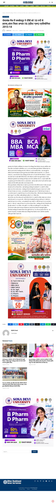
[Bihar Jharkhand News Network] (28, 2)
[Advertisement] (28, 466)
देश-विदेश (12, 6)
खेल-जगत (43, 6)
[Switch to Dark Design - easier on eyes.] (50, 2)
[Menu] (4, 2)
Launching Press (33, 487)
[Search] (52, 2)
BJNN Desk (9, 30)
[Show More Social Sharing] (46, 34)
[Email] (3, 58)
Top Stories (5, 16)
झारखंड (22, 6)
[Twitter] (3, 46)
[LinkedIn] (3, 50)
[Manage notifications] (53, 501)
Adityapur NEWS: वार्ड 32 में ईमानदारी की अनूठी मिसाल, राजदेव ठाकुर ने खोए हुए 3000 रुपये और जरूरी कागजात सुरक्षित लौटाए (13, 361)
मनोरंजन (48, 6)
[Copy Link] (3, 69)
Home (3, 13)
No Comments (34, 30)
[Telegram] (3, 61)
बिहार (17, 6)
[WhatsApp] (3, 65)
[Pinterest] (3, 54)
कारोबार (37, 6)
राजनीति (32, 6)
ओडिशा (27, 6)
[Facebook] (3, 43)
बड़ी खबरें (6, 6)
